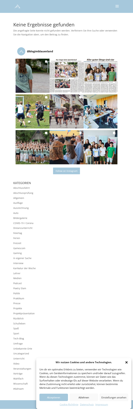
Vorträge (18, 373)
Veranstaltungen (22, 368)
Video (16, 363)
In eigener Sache (22, 258)
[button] (126, 362)
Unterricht (18, 358)
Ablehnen (84, 397)
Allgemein (18, 198)
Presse (16, 303)
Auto (15, 213)
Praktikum (18, 298)
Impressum (101, 404)
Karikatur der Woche (24, 268)
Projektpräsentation (24, 313)
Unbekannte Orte (22, 348)
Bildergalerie (20, 218)
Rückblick (18, 318)
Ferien (16, 238)
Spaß (16, 328)
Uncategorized (21, 353)
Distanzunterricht (22, 228)
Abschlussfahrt (21, 187)
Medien (17, 278)
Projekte (17, 308)
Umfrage (18, 343)
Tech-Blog (18, 338)
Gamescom (19, 248)
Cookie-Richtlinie (69, 404)
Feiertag (17, 233)
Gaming (17, 253)
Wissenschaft (20, 383)
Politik (16, 293)
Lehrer (16, 273)
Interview (18, 263)
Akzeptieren (53, 397)
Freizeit (17, 243)
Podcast (17, 283)
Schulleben (19, 323)
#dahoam (18, 388)
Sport (16, 333)
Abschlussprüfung (23, 192)
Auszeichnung (21, 207)
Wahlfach (18, 378)
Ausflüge (18, 202)
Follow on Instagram (67, 170)
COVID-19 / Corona (23, 223)
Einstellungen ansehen (113, 397)
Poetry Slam (19, 288)
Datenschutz (87, 404)
